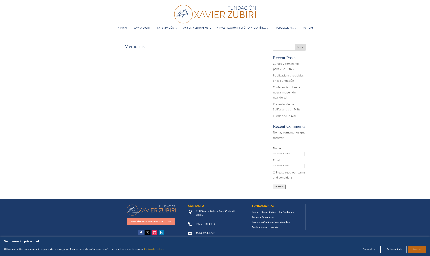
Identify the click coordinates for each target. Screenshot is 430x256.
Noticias (308, 28)
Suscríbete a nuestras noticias (151, 222)
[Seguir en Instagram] (154, 232)
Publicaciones (259, 227)
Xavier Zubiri (269, 212)
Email (276, 160)
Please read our (289, 175)
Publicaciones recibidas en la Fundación (288, 78)
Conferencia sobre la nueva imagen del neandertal (286, 92)
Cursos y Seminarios (195, 28)
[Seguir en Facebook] (141, 232)
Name (277, 148)
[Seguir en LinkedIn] (161, 232)
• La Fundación (165, 28)
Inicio (255, 212)
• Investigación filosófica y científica (241, 28)
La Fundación (286, 212)
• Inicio (122, 28)
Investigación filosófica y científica (271, 222)
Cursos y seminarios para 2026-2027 (286, 67)
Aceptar (417, 249)
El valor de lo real (284, 116)
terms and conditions (289, 175)
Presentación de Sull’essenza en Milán (287, 107)
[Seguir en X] (147, 232)
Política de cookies (154, 249)
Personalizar (369, 249)
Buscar (300, 47)
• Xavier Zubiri (141, 28)
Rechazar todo (394, 249)
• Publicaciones (284, 28)
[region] (215, 246)
